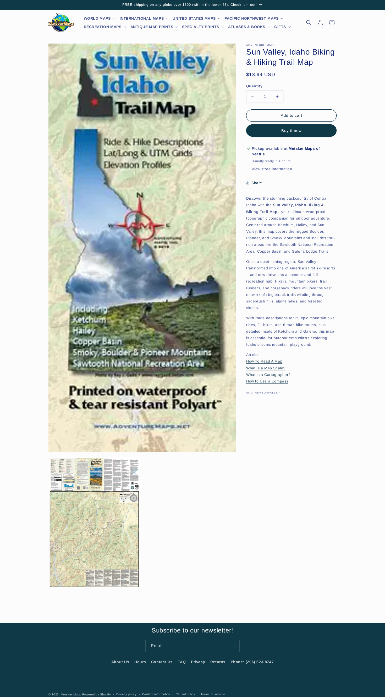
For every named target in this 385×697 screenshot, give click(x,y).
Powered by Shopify (96, 694)
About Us (120, 662)
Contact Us (162, 662)
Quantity (254, 86)
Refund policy (185, 694)
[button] (100, 18)
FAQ (182, 662)
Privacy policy (126, 694)
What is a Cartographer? (268, 375)
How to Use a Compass (267, 381)
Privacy (198, 662)
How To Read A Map (264, 361)
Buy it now (291, 130)
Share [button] (256, 183)
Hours (140, 662)
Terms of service (213, 694)
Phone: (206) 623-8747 (252, 662)
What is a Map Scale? (265, 368)
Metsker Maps (71, 694)
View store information (272, 169)
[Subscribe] (233, 646)
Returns (218, 662)
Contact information (156, 694)
